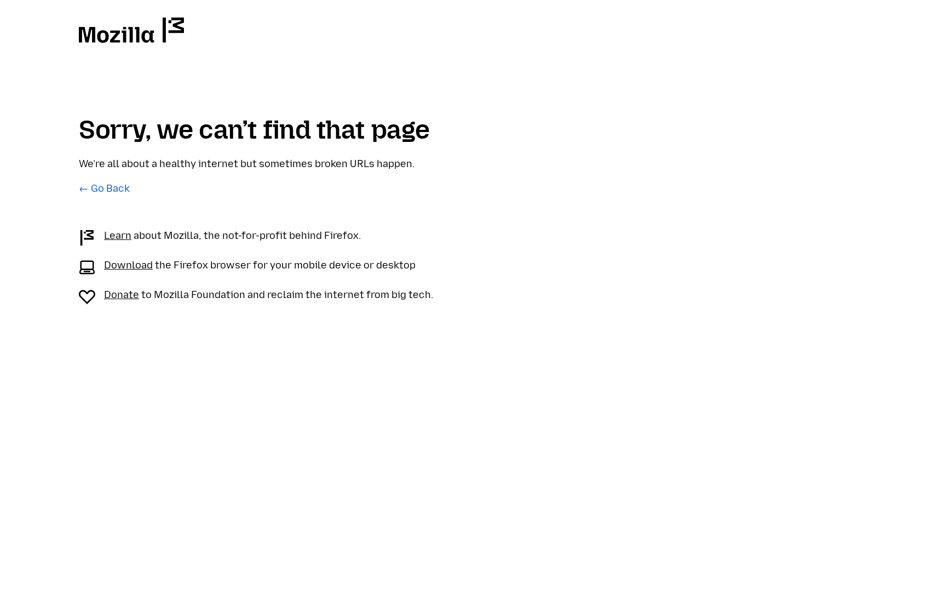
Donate (121, 295)
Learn (117, 236)
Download (128, 265)
